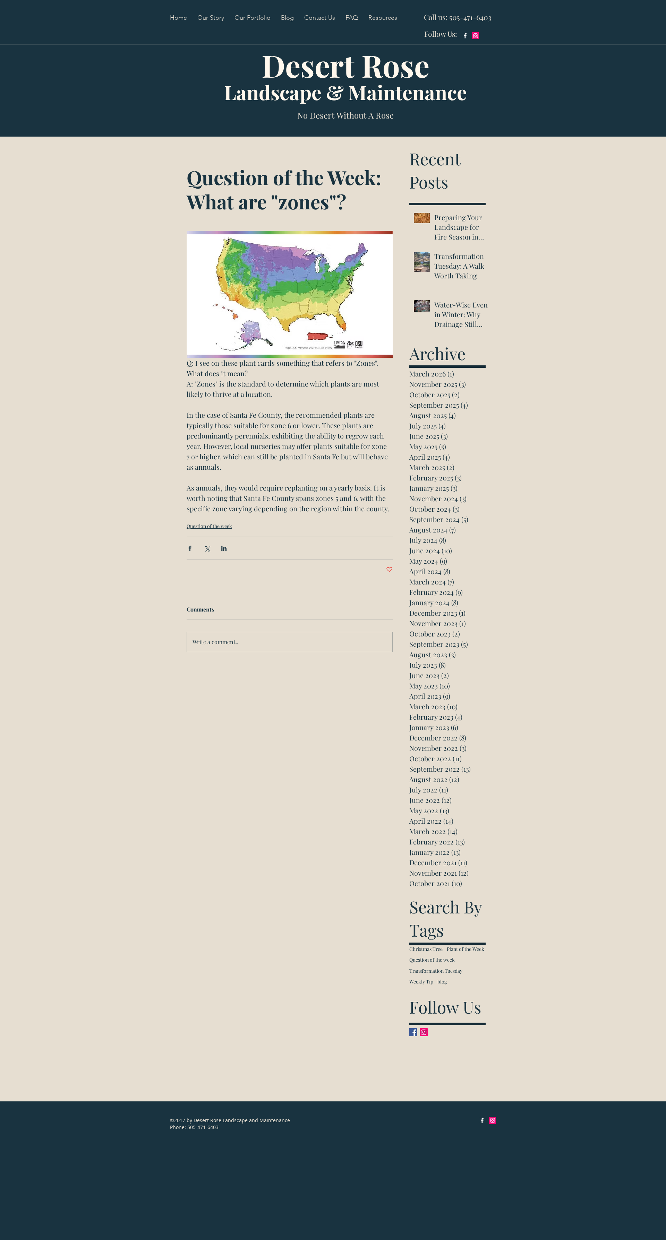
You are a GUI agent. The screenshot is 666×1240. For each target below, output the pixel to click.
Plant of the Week (465, 949)
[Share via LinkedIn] (224, 548)
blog (442, 981)
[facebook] (465, 35)
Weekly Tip (421, 981)
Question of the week (209, 526)
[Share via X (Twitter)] (207, 548)
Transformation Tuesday (435, 971)
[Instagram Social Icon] (475, 35)
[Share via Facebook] (190, 548)
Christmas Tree (426, 949)
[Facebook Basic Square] (413, 1032)
